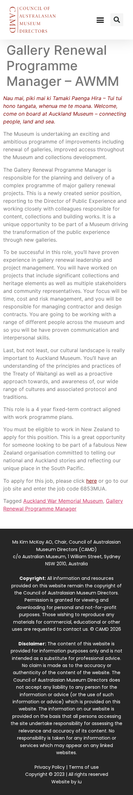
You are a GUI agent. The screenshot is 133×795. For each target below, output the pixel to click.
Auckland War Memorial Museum (63, 501)
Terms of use (84, 767)
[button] (100, 20)
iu (80, 781)
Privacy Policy (50, 767)
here (91, 481)
